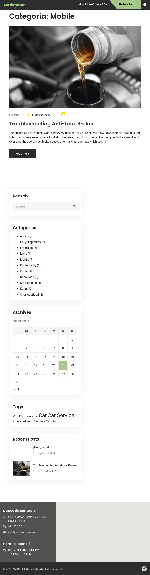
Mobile (24, 259)
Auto (17, 416)
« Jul (16, 389)
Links (23, 253)
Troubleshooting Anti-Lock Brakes (52, 123)
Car (43, 415)
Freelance (26, 248)
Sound (43, 421)
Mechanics (17, 421)
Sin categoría (28, 283)
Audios (24, 236)
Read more (22, 153)
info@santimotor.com (21, 532)
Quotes (24, 271)
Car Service (61, 415)
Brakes (34, 416)
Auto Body (26, 416)
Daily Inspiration (30, 242)
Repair (37, 421)
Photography (28, 265)
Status (24, 288)
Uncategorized (29, 294)
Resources (27, 277)
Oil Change (28, 421)
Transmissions (53, 421)
